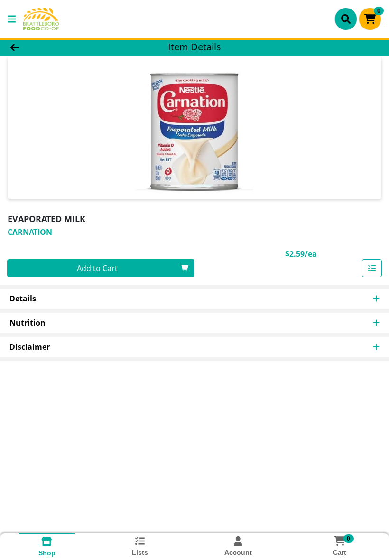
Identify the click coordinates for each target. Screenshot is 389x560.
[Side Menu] (12, 19)
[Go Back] (54, 46)
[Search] (346, 19)
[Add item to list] (372, 268)
